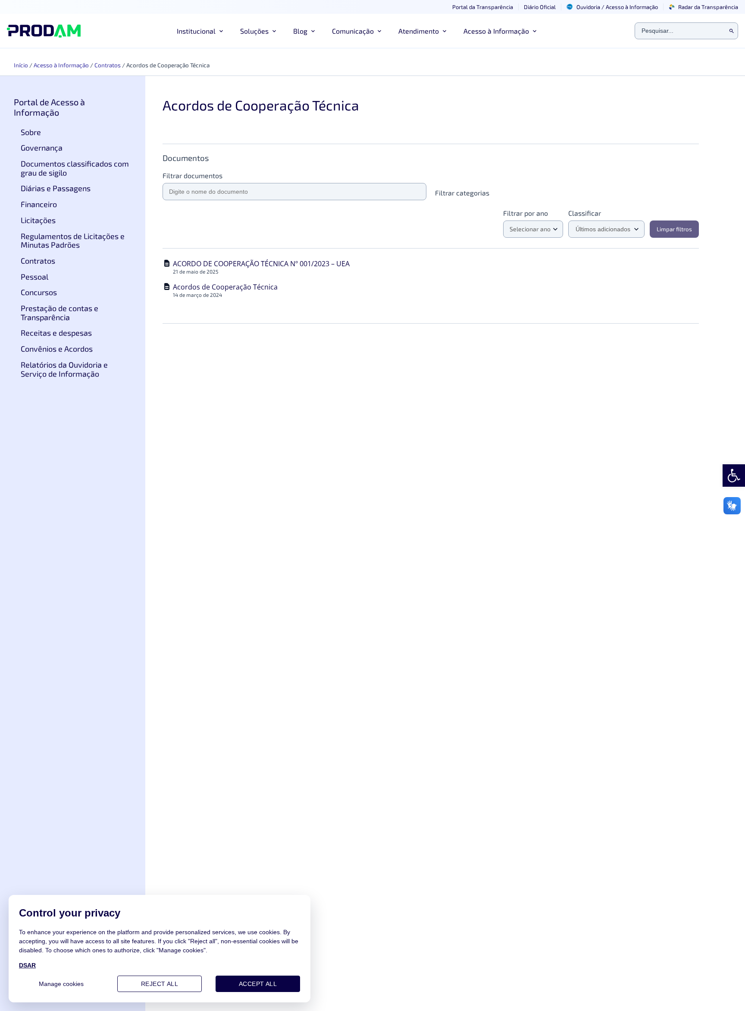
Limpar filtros (674, 229)
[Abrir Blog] (313, 31)
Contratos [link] (107, 65)
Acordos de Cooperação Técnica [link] (225, 287)
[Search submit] (731, 31)
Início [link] (21, 65)
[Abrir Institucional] (221, 31)
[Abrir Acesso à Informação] (534, 31)
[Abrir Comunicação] (379, 31)
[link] (734, 475)
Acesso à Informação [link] (61, 65)
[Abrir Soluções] (274, 31)
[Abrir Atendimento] (444, 31)
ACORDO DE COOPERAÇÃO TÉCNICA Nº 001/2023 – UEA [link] (261, 263)
